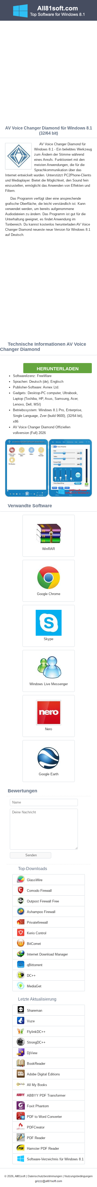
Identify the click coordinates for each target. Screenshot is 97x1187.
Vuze (31, 1021)
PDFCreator (35, 1127)
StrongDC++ (36, 1042)
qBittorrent (34, 965)
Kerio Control (36, 933)
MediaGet (34, 986)
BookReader (36, 1064)
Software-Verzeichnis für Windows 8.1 (55, 1159)
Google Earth (48, 774)
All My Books (37, 1085)
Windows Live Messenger (48, 684)
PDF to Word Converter (44, 1117)
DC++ (31, 976)
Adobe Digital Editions (43, 1074)
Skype (48, 639)
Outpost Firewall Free (43, 901)
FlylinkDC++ (36, 1032)
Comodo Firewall (39, 891)
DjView (32, 1053)
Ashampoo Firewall (41, 912)
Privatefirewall (37, 922)
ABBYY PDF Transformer (46, 1095)
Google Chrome (48, 594)
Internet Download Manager (47, 954)
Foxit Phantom (38, 1106)
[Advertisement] (48, 71)
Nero (48, 729)
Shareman (34, 1010)
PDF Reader (36, 1138)
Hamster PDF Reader (43, 1148)
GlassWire (34, 880)
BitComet (34, 944)
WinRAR (48, 549)
